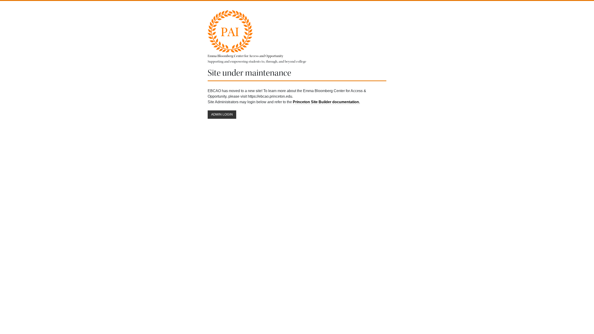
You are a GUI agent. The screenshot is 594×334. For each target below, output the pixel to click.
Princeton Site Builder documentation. (326, 102)
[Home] (231, 30)
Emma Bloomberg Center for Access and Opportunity (245, 56)
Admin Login (222, 114)
